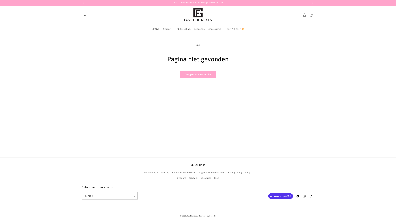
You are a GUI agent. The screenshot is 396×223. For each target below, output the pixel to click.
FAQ (247, 172)
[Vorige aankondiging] (83, 3)
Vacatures (206, 178)
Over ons (181, 178)
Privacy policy (235, 172)
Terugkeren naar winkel (198, 74)
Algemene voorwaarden (211, 172)
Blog (216, 178)
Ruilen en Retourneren (184, 172)
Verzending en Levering (156, 172)
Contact (193, 178)
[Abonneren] (134, 195)
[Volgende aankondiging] (313, 3)
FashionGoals (192, 216)
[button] (85, 15)
